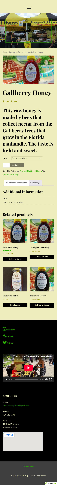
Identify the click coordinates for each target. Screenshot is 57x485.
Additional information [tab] (16, 183)
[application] (28, 367)
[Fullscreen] (50, 379)
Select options (15, 259)
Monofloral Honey (10, 174)
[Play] (6, 379)
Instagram (10, 329)
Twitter (10, 343)
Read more (15, 305)
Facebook (9, 336)
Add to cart (17, 165)
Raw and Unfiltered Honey (19, 52)
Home (5, 52)
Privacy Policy (28, 467)
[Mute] (46, 379)
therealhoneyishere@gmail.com (16, 405)
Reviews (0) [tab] (35, 183)
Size (5, 158)
